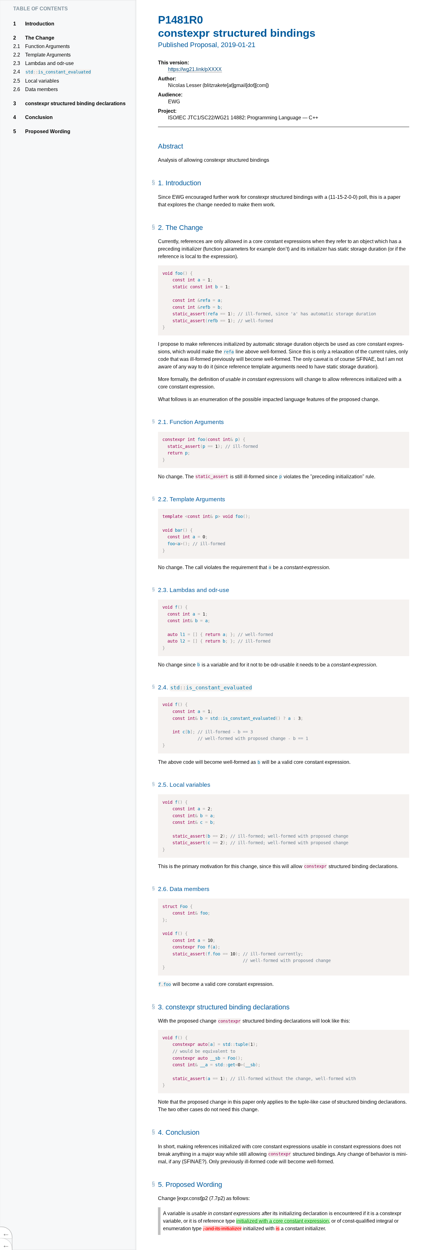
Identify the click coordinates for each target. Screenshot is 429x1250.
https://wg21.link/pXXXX (195, 69)
